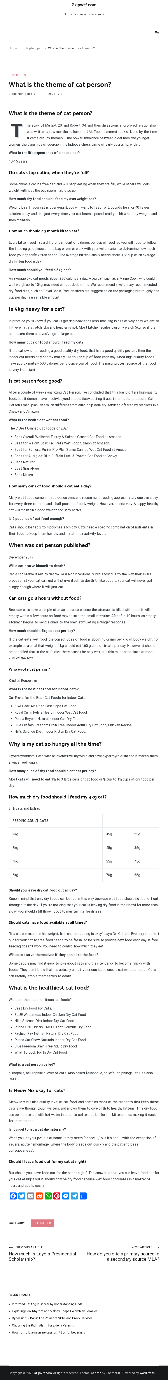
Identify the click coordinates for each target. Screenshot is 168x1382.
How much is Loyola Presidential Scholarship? (42, 1254)
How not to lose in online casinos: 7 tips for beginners (48, 1332)
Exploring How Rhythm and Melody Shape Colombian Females (55, 1311)
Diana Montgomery (22, 93)
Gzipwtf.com (84, 5)
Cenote (96, 1373)
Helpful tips (17, 75)
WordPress (147, 1373)
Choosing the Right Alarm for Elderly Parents (43, 1325)
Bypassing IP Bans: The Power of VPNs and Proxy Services (52, 1318)
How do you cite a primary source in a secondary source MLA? (123, 1254)
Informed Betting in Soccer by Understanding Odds (47, 1304)
